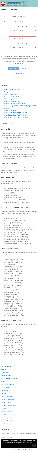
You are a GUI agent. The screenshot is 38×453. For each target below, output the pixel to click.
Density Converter (10, 110)
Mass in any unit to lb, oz (12, 99)
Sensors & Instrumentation (9, 406)
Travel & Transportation (8, 415)
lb (26, 26)
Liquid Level (5, 372)
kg (30, 26)
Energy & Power (6, 402)
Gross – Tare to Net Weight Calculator (16, 113)
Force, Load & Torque (7, 384)
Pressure (4, 369)
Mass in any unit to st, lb (11, 94)
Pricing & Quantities (7, 418)
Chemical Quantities (7, 421)
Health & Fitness (6, 424)
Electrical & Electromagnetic (10, 378)
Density (3, 393)
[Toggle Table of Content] (10, 123)
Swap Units (25, 68)
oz (22, 26)
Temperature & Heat (7, 375)
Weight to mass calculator (12, 92)
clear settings (20, 73)
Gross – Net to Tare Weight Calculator (16, 117)
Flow (2, 381)
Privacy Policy (29, 442)
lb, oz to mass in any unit (12, 101)
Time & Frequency (6, 396)
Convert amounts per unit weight (14, 103)
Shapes (3, 409)
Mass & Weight (5, 387)
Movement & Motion (7, 412)
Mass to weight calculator (12, 89)
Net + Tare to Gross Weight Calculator (16, 115)
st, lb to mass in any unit (11, 96)
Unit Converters (6, 366)
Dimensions (4, 390)
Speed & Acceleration (7, 399)
